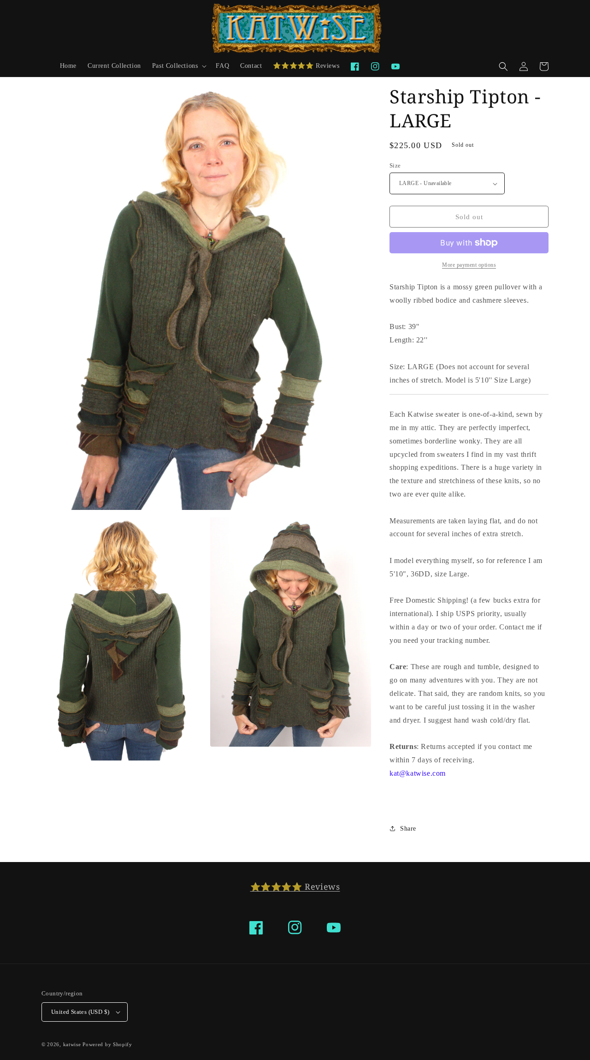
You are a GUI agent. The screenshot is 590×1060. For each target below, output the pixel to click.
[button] (179, 66)
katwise (72, 1044)
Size (395, 165)
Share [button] (408, 828)
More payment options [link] (469, 265)
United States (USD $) (80, 1011)
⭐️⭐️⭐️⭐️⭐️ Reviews (295, 886)
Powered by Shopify (107, 1044)
